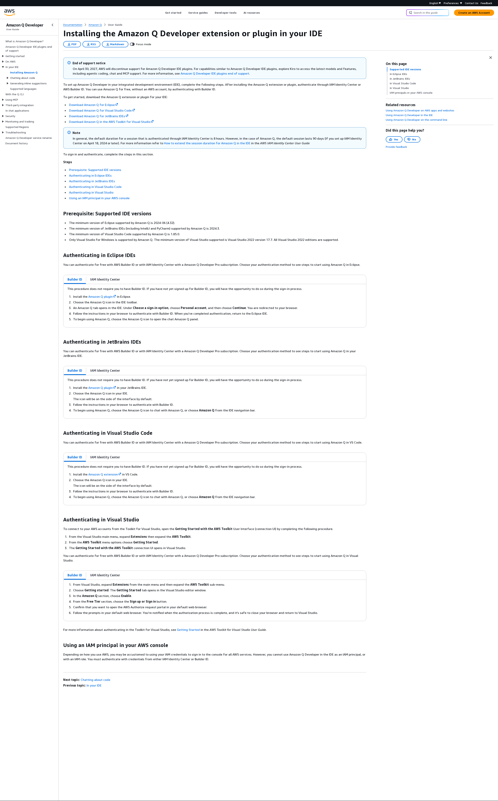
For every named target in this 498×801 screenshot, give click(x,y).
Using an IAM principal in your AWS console (99, 198)
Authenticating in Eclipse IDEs (90, 175)
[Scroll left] (162, 13)
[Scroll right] (262, 13)
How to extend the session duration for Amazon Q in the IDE (207, 143)
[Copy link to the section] (60, 214)
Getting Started (188, 630)
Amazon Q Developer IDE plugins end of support (215, 73)
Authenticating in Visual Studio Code (95, 187)
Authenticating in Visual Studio (91, 192)
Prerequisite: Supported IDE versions (95, 170)
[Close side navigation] (52, 25)
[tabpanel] (214, 305)
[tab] (75, 279)
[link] (115, 25)
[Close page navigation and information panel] (490, 58)
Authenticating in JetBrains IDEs (92, 181)
